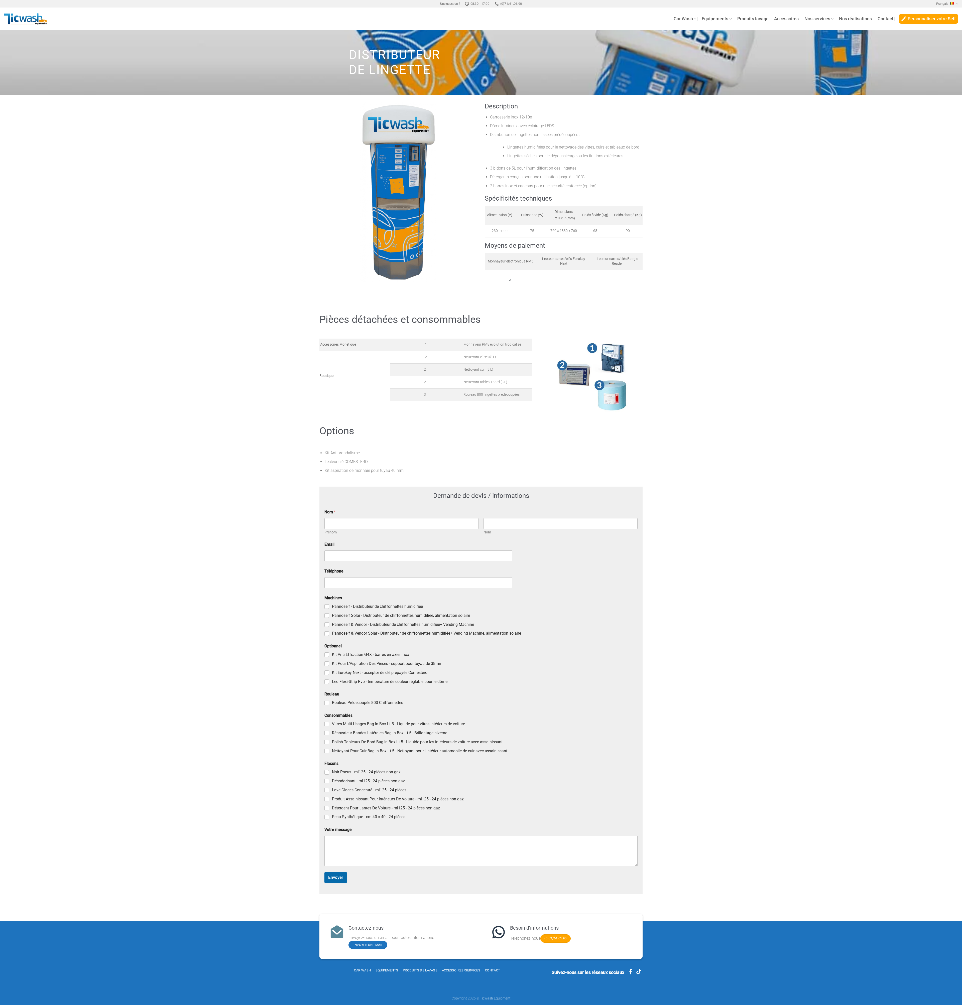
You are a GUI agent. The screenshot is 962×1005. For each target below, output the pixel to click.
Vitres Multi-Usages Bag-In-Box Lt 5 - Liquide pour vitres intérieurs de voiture (398, 724)
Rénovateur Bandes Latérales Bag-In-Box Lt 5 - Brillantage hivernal (390, 733)
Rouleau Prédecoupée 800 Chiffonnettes (367, 702)
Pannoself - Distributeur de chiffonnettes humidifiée (377, 606)
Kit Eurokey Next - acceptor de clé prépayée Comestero (379, 672)
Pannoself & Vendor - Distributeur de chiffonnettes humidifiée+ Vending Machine (403, 624)
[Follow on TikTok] (638, 972)
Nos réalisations (855, 18)
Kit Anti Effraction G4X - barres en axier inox (370, 654)
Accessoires (786, 18)
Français (942, 4)
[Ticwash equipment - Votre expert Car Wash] (25, 19)
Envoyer (335, 877)
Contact (885, 18)
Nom (487, 532)
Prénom (330, 532)
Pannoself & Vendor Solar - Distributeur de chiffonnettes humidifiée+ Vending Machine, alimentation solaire (426, 633)
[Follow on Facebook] (630, 972)
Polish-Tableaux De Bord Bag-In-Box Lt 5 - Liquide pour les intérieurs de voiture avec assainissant (417, 742)
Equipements (715, 18)
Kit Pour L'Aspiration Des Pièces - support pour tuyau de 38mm (387, 663)
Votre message (338, 829)
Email (329, 544)
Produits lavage (753, 18)
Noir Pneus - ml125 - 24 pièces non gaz (366, 772)
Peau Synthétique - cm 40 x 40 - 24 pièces (368, 816)
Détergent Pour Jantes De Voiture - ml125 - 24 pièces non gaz (386, 808)
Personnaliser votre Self (932, 18)
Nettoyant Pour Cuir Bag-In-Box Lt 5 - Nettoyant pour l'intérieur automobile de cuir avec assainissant (419, 751)
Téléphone (333, 571)
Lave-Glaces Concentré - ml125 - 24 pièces (369, 790)
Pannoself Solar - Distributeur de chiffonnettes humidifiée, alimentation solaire (401, 615)
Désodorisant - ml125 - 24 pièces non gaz (368, 781)
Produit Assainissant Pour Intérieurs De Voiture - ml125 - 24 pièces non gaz (398, 799)
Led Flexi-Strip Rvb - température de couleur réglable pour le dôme (389, 681)
